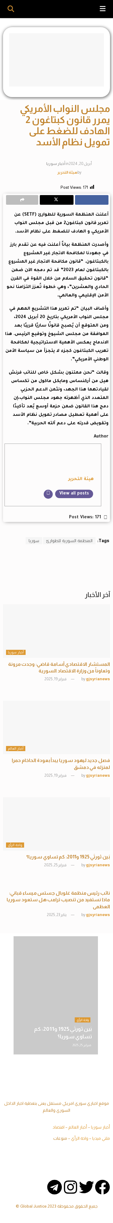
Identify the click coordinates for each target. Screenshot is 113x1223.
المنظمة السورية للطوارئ (69, 540)
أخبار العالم (16, 748)
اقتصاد (58, 1127)
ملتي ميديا (101, 1138)
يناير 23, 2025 (57, 914)
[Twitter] (86, 1187)
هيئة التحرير (67, 172)
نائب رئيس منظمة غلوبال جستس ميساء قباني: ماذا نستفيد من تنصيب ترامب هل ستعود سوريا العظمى (58, 899)
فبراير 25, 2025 (55, 865)
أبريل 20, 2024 (80, 163)
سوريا (34, 540)
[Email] (48, 494)
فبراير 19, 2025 (55, 679)
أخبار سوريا (55, 163)
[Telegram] (54, 1187)
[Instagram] (70, 1187)
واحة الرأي (15, 845)
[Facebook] (102, 1187)
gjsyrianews (98, 679)
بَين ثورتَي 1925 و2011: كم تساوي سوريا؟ (68, 856)
